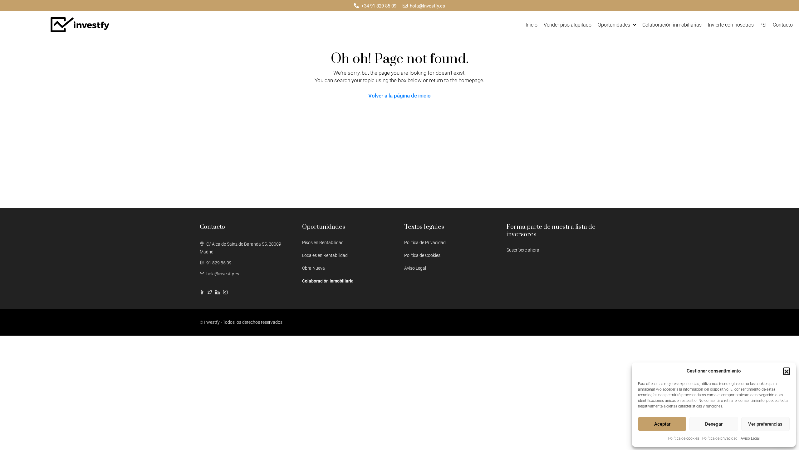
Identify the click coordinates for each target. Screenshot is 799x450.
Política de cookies (683, 438)
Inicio (531, 25)
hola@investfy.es (222, 273)
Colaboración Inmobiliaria (328, 280)
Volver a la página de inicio (399, 95)
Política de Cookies (422, 255)
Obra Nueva (313, 268)
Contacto (783, 25)
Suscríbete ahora (523, 250)
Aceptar (662, 424)
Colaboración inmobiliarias (672, 25)
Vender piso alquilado (567, 25)
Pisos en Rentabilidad (323, 242)
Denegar (714, 424)
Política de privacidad (720, 438)
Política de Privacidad (425, 242)
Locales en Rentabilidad (325, 255)
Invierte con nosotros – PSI (737, 25)
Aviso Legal (750, 438)
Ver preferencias (765, 424)
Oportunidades (614, 25)
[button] (786, 371)
